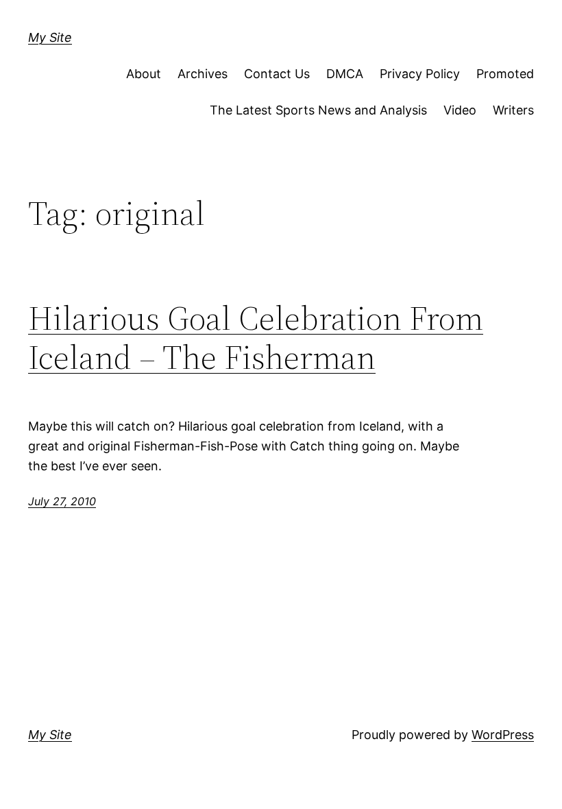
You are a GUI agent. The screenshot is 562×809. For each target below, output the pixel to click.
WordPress (503, 734)
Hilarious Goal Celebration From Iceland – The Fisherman (255, 337)
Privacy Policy (420, 74)
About (143, 74)
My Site (50, 37)
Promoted (505, 74)
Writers (513, 110)
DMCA (344, 74)
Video (459, 110)
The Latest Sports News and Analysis (318, 110)
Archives (203, 74)
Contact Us (277, 74)
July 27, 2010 (62, 501)
